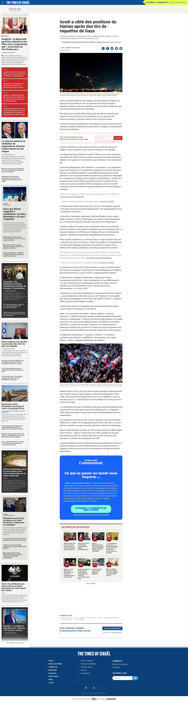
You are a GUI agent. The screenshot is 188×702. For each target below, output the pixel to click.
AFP (63, 47)
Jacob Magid (15, 411)
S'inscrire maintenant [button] (112, 628)
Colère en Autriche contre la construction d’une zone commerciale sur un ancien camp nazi (14, 472)
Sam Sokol (8, 205)
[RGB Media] (95, 699)
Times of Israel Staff (73, 47)
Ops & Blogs (52, 673)
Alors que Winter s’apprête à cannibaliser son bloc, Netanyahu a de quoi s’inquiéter (14, 214)
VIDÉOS (50, 679)
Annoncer (83, 670)
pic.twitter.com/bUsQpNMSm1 (99, 258)
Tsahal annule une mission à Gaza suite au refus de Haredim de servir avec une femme (69, 546)
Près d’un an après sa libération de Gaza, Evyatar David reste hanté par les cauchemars (13, 170)
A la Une (51, 682)
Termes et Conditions (87, 661)
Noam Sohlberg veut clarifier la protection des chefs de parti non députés (14, 344)
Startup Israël (53, 676)
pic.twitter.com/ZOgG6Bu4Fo (72, 196)
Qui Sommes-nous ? (86, 667)
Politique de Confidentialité (88, 664)
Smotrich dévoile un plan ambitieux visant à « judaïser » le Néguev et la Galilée (13, 246)
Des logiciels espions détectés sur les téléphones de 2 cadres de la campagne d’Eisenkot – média (13, 362)
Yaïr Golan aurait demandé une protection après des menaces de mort (12, 370)
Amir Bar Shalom (9, 515)
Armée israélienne (79, 619)
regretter (96, 206)
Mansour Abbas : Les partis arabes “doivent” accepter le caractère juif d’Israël (112, 572)
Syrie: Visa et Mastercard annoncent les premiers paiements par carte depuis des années (14, 587)
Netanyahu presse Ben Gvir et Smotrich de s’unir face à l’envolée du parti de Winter (14, 238)
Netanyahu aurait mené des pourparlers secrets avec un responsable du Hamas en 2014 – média (12, 179)
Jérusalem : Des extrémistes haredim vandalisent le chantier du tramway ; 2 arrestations (14, 285)
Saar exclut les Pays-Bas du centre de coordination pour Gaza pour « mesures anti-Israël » (13, 443)
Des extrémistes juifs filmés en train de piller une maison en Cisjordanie (14, 539)
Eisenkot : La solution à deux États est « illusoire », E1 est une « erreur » (14, 628)
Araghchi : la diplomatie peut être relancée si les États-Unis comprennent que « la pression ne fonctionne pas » (14, 44)
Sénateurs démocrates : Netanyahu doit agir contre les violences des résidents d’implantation (12, 555)
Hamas (100, 618)
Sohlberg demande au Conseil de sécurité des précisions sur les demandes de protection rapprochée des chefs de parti (14, 111)
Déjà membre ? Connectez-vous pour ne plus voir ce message (91, 515)
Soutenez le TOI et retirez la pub (178, 2)
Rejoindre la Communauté (157, 2)
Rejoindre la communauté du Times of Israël (91, 508)
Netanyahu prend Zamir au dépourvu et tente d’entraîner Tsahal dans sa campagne (98, 547)
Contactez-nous (85, 673)
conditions (114, 141)
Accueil (50, 661)
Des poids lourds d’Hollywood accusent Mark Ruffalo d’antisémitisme (83, 546)
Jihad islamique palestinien (111, 618)
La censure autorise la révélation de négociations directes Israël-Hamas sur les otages (13, 146)
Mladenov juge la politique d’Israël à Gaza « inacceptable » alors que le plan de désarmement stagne (13, 435)
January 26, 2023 (107, 201)
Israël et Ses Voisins (67, 618)
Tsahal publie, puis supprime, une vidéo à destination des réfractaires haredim (13, 306)
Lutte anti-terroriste (66, 619)
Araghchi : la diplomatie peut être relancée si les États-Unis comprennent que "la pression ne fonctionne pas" (14, 98)
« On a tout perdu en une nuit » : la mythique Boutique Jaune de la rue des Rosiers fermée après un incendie (112, 548)
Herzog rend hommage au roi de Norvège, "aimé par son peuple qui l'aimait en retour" (13, 85)
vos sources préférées (114, 42)
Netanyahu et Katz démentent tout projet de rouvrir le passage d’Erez (13, 406)
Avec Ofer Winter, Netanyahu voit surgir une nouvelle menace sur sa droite (69, 573)
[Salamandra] (111, 699)
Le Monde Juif (52, 667)
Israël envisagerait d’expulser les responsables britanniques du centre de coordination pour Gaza (84, 573)
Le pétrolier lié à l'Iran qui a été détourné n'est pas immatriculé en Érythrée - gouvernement (14, 74)
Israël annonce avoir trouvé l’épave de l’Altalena (97, 571)
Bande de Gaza (91, 618)
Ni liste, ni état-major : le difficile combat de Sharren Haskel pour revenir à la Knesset (13, 254)
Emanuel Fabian (7, 411)
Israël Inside (52, 670)
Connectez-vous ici (117, 632)
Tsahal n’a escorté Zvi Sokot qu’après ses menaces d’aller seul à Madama (14, 546)
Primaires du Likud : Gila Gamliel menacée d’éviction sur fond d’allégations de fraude (12, 378)
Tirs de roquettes (79, 618)
